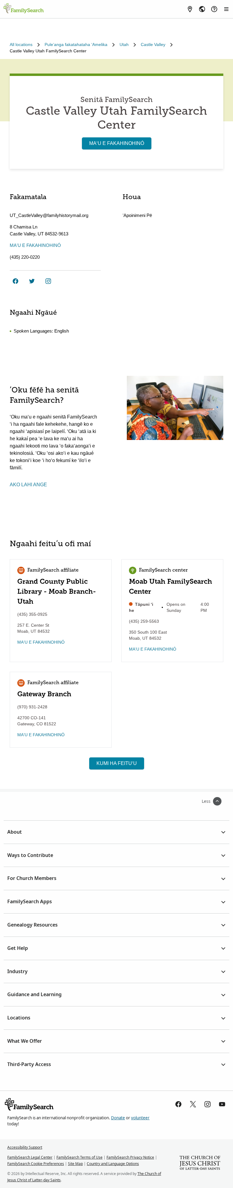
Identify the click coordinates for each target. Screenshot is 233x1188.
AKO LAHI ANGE (28, 484)
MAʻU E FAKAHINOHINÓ (116, 143)
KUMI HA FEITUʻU (116, 763)
